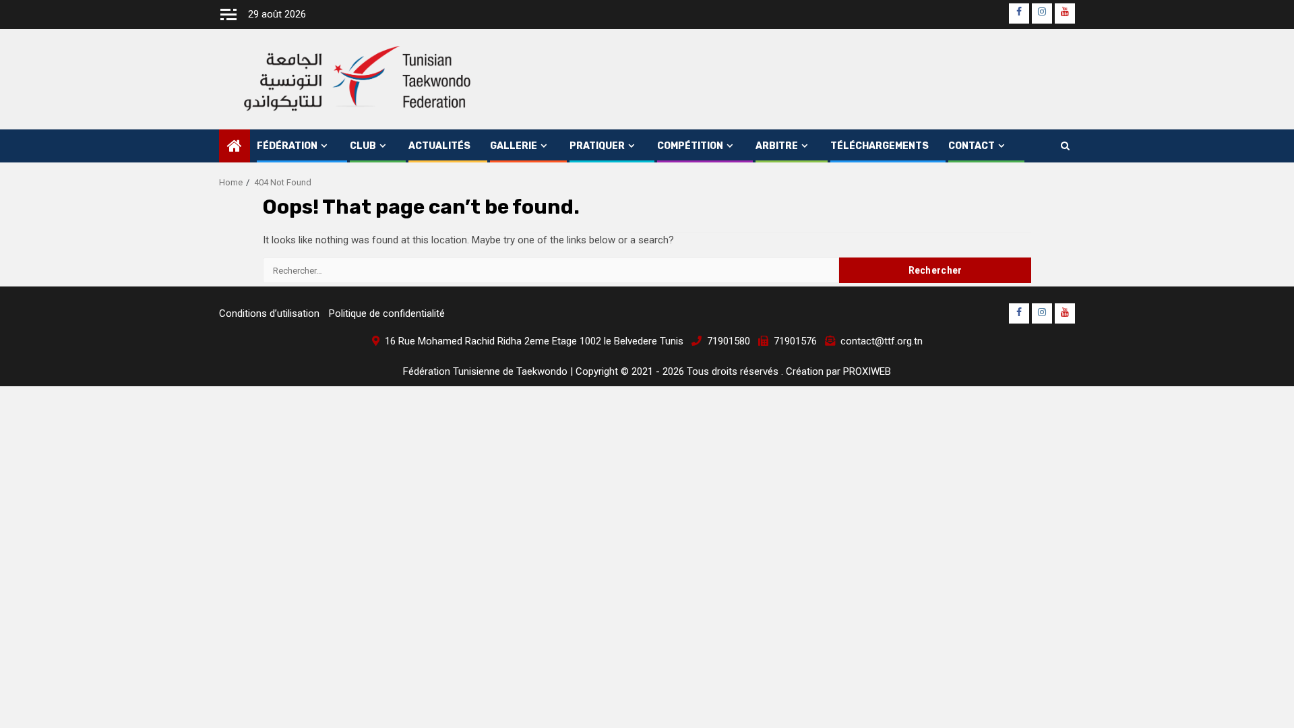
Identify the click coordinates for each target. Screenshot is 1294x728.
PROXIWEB (867, 371)
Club (363, 146)
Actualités (439, 146)
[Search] (1065, 146)
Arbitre (777, 146)
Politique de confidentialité (387, 313)
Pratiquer (597, 146)
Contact (971, 146)
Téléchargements (879, 146)
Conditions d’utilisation (269, 313)
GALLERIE (513, 146)
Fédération (287, 146)
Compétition (690, 146)
